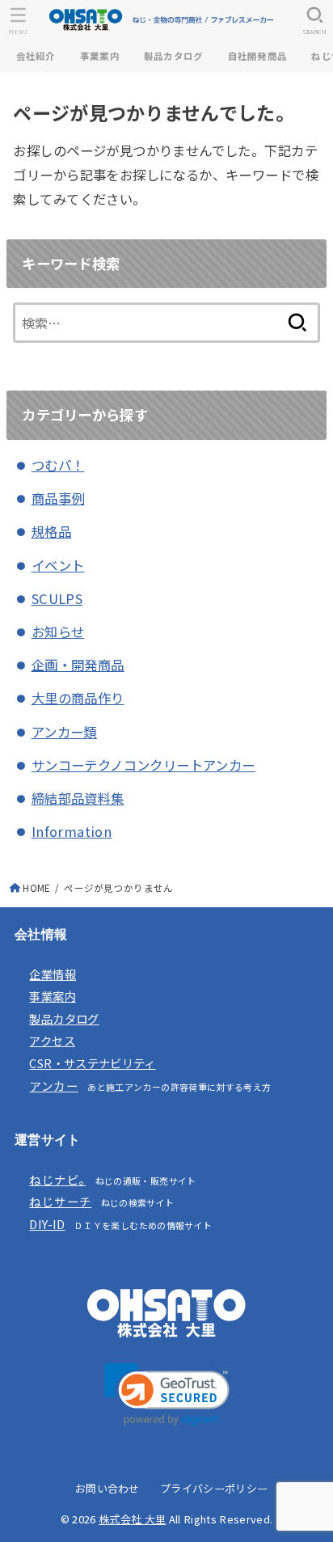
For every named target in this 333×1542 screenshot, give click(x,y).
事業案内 (100, 55)
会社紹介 (36, 55)
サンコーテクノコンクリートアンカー (143, 765)
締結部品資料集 (78, 798)
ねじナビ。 (57, 1179)
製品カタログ (174, 55)
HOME (36, 887)
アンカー (53, 1085)
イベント (58, 565)
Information (72, 831)
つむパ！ (58, 465)
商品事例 (58, 498)
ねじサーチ (60, 1201)
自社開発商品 (258, 55)
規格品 (51, 531)
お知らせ (58, 631)
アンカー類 (64, 731)
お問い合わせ (107, 1488)
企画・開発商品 (78, 664)
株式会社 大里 (132, 1519)
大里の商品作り (78, 698)
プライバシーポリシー (214, 1488)
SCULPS (57, 598)
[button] (167, 1394)
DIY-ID (47, 1223)
